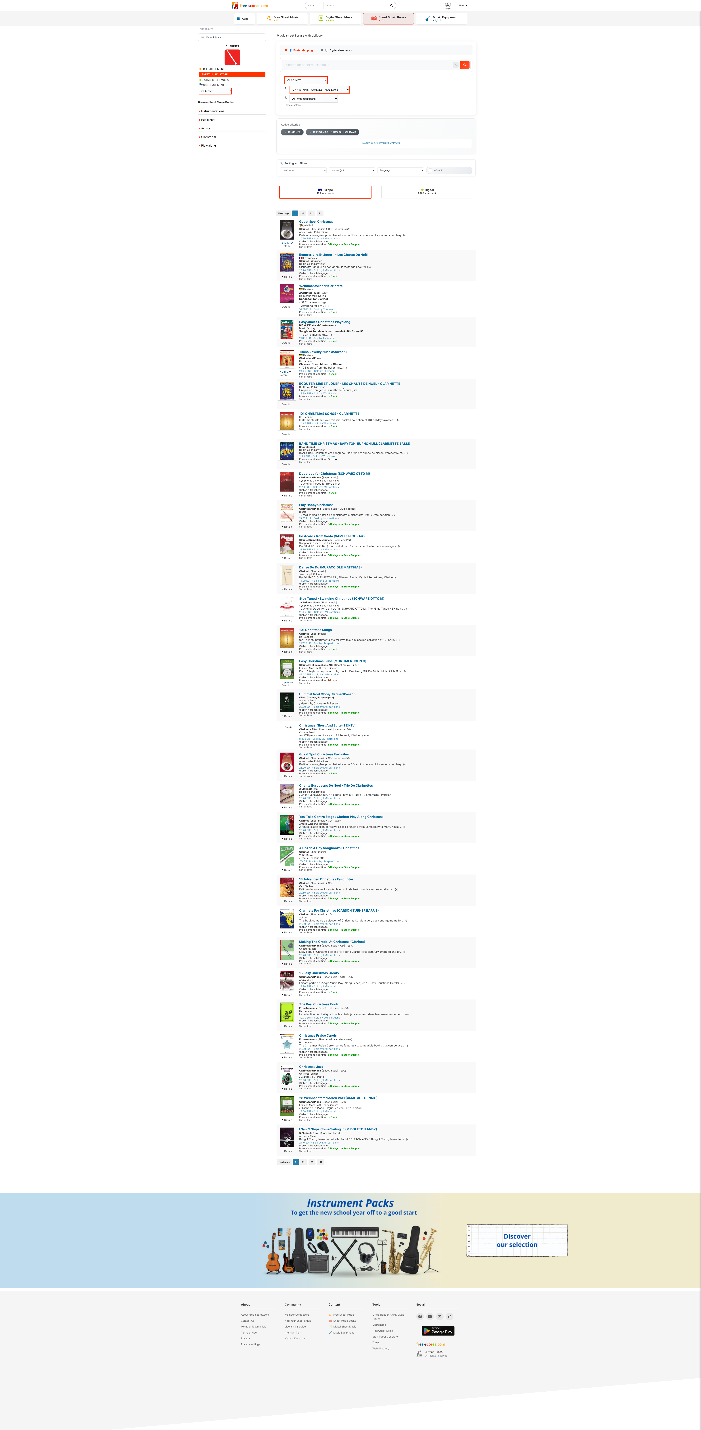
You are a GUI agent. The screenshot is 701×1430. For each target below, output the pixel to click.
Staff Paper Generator (385, 1336)
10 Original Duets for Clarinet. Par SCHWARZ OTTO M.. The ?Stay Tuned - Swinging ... (354, 608)
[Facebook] (420, 1316)
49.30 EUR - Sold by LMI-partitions (319, 1017)
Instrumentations (212, 111)
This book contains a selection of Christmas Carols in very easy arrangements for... (353, 920)
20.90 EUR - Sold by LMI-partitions (319, 1080)
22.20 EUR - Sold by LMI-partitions (319, 706)
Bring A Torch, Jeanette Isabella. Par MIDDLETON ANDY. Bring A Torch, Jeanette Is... (354, 1139)
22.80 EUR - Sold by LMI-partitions (319, 923)
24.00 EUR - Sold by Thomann (317, 370)
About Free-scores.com (255, 1314)
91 (320, 213)
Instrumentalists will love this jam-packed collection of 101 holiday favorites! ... (350, 420)
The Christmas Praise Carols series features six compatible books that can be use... (353, 1045)
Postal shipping (303, 50)
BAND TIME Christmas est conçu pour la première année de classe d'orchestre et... (353, 453)
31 (302, 213)
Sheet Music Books (344, 1320)
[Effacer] (456, 65)
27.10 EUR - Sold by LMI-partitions (319, 486)
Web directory (380, 1348)
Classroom (208, 137)
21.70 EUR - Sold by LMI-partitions (319, 643)
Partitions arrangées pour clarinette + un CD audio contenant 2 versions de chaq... (353, 235)
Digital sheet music (341, 50)
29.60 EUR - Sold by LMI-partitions (319, 892)
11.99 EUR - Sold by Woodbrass (317, 456)
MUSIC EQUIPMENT (212, 85)
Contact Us (247, 1320)
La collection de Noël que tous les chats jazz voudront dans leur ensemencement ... (354, 1014)
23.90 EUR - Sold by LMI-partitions (319, 986)
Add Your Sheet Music (298, 1320)
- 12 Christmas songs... (331, 333)
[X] (440, 1316)
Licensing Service (295, 1326)
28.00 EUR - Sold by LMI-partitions (319, 1111)
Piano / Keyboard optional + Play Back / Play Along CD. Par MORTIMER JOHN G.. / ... (353, 671)
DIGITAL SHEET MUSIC (215, 79)
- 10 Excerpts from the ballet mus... (323, 366)
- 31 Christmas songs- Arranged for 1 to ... (314, 302)
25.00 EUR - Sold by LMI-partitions (319, 767)
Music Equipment (343, 1332)
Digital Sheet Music (344, 1326)
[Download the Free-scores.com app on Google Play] (438, 1331)
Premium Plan (293, 1332)
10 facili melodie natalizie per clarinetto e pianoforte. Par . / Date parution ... (347, 515)
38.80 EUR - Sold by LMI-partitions (319, 549)
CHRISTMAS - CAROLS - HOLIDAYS (334, 132)
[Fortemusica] (419, 1354)
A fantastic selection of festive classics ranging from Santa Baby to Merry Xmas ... (352, 826)
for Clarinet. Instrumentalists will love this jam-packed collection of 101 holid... (349, 640)
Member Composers (297, 1314)
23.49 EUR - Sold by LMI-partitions (319, 611)
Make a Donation (295, 1338)
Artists (205, 128)
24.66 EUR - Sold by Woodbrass (317, 423)
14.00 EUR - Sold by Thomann (316, 309)
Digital (427, 191)
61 (311, 213)
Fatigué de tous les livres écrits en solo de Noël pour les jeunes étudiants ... (348, 889)
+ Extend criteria (292, 105)
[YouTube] (430, 1316)
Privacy (245, 1338)
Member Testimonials (253, 1326)
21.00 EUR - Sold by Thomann (316, 338)
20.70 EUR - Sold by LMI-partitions (319, 238)
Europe (325, 191)
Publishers (207, 120)
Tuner (375, 1342)
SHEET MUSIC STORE (214, 74)
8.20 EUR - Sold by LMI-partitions (318, 738)
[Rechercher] (391, 5)
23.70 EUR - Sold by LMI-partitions (319, 270)
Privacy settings (250, 1344)
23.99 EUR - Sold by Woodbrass (317, 393)
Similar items (305, 247)
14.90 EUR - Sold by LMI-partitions (319, 580)
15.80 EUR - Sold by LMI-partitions (319, 518)
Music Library (213, 37)
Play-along (208, 145)
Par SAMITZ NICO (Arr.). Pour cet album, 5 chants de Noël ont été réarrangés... (350, 546)
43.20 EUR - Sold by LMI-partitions (319, 674)
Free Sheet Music (343, 1314)
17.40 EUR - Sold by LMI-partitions (319, 861)
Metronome (379, 1324)
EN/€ (462, 5)
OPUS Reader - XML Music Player (388, 1316)
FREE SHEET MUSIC (213, 68)
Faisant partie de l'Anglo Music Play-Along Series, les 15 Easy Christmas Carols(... (352, 983)
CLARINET (294, 132)
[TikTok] (449, 1316)
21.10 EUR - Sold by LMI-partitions (319, 1142)
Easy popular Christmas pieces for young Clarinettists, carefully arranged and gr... (352, 951)
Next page (283, 213)
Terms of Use (249, 1332)
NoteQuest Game (382, 1330)
